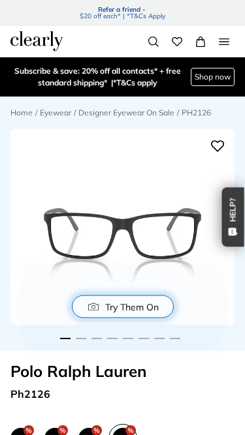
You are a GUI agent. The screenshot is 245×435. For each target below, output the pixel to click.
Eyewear (55, 112)
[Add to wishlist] (217, 146)
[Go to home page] (36, 41)
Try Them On (132, 306)
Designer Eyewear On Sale (126, 112)
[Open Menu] (224, 41)
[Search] (153, 41)
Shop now (213, 58)
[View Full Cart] (200, 41)
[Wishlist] (177, 41)
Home (21, 112)
